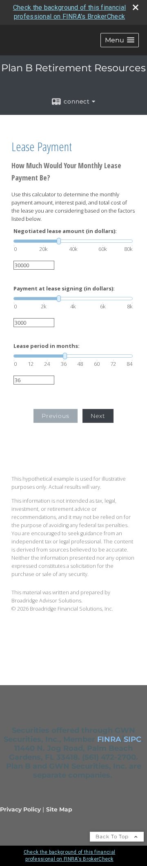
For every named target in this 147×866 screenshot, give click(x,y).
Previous (55, 416)
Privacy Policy (20, 809)
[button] (119, 40)
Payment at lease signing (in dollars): (64, 288)
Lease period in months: (46, 346)
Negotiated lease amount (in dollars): (65, 231)
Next (98, 416)
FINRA (109, 739)
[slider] (73, 241)
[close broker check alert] (135, 7)
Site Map (59, 809)
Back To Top (113, 836)
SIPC (132, 739)
